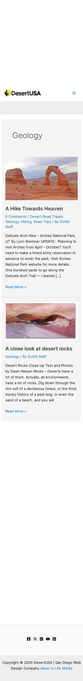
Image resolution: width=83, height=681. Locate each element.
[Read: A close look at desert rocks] (41, 321)
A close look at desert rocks (38, 348)
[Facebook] (29, 639)
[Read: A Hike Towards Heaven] (41, 178)
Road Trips (42, 221)
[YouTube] (48, 639)
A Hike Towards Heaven (34, 208)
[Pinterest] (54, 639)
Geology (12, 221)
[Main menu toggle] (74, 93)
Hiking (26, 221)
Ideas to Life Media (56, 668)
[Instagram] (41, 639)
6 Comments (16, 216)
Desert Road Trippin (46, 216)
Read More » (15, 287)
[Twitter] (35, 639)
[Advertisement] (41, 41)
